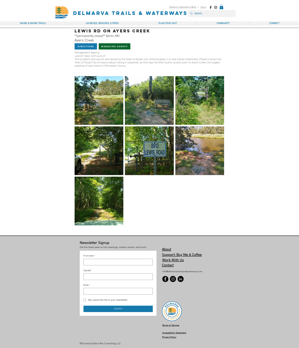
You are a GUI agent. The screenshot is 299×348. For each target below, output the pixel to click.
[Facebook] (165, 279)
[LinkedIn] (181, 279)
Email (86, 285)
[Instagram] (173, 279)
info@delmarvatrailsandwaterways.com (182, 271)
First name (89, 256)
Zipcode (87, 270)
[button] (221, 6)
